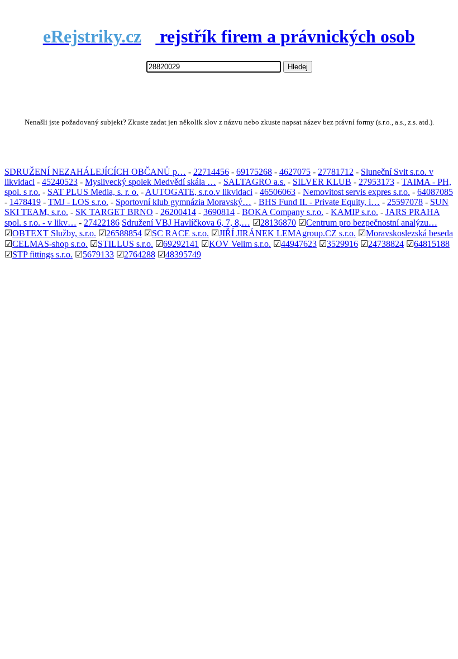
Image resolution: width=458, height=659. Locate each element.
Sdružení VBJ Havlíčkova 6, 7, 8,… (186, 222)
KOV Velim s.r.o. (240, 244)
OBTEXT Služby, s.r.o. (54, 233)
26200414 (178, 212)
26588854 (124, 233)
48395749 (183, 254)
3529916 (342, 244)
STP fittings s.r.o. (42, 254)
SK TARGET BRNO (114, 212)
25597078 (405, 202)
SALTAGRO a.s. (254, 182)
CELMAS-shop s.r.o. (50, 244)
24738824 (386, 244)
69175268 (254, 171)
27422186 (102, 222)
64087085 (435, 192)
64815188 (432, 244)
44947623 (299, 244)
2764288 (139, 254)
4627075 (295, 171)
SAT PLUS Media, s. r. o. (93, 192)
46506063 (277, 192)
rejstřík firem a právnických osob (229, 36)
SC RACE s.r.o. (180, 233)
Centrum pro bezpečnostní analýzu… (371, 222)
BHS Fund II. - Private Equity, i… (319, 202)
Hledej (298, 67)
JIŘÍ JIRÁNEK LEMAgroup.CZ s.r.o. (287, 233)
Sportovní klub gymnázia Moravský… (183, 202)
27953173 (376, 182)
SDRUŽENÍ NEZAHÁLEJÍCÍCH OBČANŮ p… (95, 171)
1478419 (25, 202)
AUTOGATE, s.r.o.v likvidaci (198, 192)
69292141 (181, 244)
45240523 (60, 182)
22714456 (211, 171)
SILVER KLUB (322, 182)
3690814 (219, 212)
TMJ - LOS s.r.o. (78, 202)
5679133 (98, 254)
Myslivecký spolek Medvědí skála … (150, 182)
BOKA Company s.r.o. (282, 212)
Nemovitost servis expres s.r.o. (356, 192)
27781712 (336, 171)
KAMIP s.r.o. (354, 212)
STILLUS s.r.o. (125, 244)
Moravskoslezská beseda (409, 233)
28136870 (278, 222)
